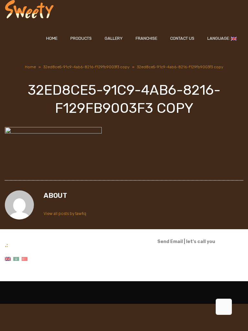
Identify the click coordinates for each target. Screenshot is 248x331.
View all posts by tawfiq (65, 213)
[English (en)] (8, 259)
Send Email (170, 241)
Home (30, 67)
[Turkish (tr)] (24, 259)
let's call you (200, 241)
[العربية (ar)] (16, 259)
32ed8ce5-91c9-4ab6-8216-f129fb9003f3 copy (86, 67)
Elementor (234, 292)
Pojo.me (30, 292)
